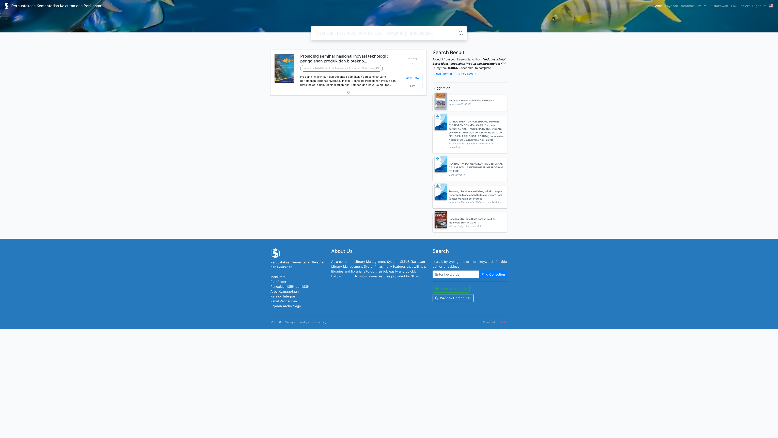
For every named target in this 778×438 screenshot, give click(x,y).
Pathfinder (278, 282)
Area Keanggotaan (284, 291)
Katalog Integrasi (283, 296)
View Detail (412, 78)
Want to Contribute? (455, 298)
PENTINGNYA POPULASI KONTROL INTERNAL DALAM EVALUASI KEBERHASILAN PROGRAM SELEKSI (476, 167)
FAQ (734, 6)
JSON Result (467, 74)
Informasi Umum (693, 6)
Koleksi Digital (752, 6)
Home (657, 6)
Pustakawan (719, 6)
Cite (412, 86)
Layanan (671, 6)
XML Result (443, 74)
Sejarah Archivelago (285, 306)
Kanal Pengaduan (283, 301)
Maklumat (277, 277)
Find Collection (493, 274)
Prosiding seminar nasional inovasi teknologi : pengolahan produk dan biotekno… (344, 58)
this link (348, 276)
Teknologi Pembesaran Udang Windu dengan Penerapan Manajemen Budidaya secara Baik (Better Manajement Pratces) (475, 195)
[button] (348, 92)
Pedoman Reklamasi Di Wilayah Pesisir (471, 100)
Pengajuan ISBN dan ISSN (290, 286)
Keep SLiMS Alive (453, 289)
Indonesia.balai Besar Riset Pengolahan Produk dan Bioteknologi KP (341, 68)
